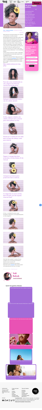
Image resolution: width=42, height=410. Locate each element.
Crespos (23, 392)
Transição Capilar (15, 395)
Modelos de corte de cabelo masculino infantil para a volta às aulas (21, 303)
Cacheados (24, 391)
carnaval (12, 264)
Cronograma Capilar (15, 396)
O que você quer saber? (10, 2)
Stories (23, 1)
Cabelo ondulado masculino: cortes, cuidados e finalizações (21, 345)
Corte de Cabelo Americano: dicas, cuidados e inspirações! (21, 288)
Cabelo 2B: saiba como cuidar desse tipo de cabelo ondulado (21, 318)
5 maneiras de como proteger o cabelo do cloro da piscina (21, 360)
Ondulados (23, 390)
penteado (14, 58)
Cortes (13, 393)
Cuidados (13, 391)
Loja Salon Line (5, 390)
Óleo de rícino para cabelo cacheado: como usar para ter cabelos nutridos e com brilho (21, 377)
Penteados (14, 394)
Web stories (24, 396)
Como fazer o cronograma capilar (25, 395)
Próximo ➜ (32, 65)
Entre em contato (5, 389)
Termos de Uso (28, 401)
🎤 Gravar (34, 5)
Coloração (13, 392)
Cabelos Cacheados (9, 30)
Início (4, 30)
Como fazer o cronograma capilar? (19, 2)
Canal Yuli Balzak (17, 278)
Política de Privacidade (19, 401)
